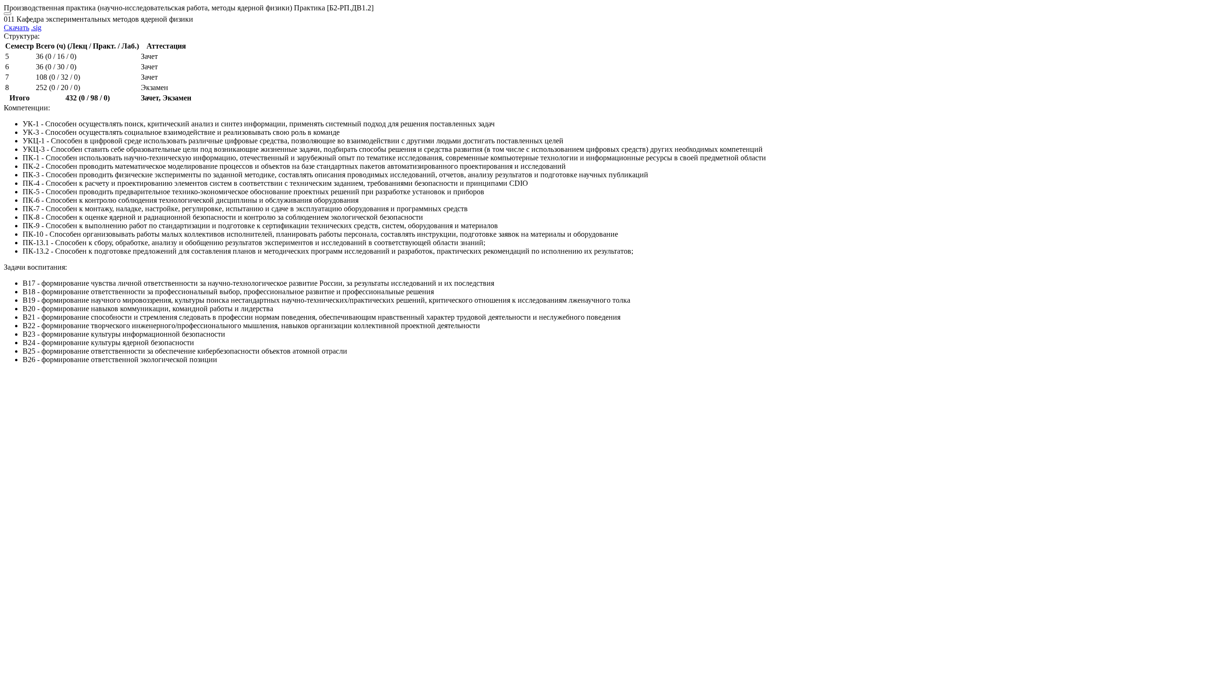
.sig (36, 28)
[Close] (7, 13)
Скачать (16, 28)
